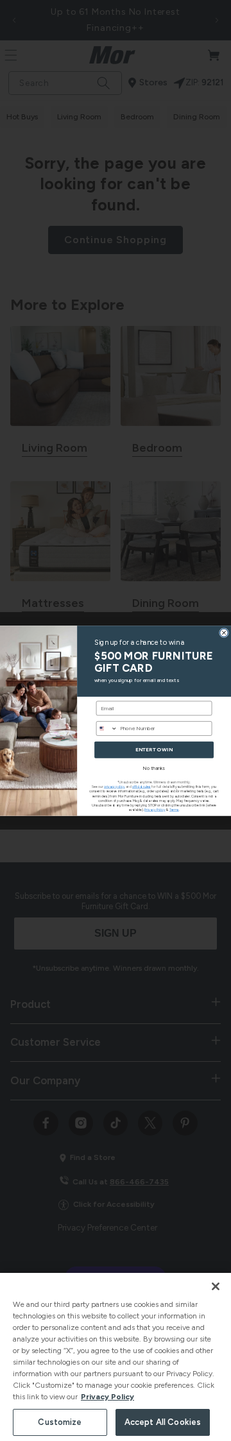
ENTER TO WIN (153, 749)
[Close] (215, 1286)
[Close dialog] (223, 632)
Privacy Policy (107, 1396)
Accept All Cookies (162, 1422)
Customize (59, 1422)
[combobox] (106, 728)
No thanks (154, 768)
